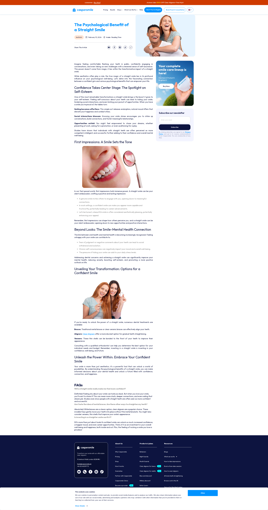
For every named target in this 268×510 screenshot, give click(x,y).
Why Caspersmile (121, 452)
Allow (203, 493)
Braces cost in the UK (171, 481)
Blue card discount (146, 476)
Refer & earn (144, 485)
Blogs (166, 452)
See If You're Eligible (153, 10)
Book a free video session (173, 466)
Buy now (166, 86)
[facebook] (90, 472)
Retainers (143, 452)
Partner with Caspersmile (123, 476)
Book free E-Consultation (175, 10)
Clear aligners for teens (148, 466)
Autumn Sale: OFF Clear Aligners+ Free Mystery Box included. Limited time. (134, 2)
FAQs (141, 10)
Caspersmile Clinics (121, 481)
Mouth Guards (144, 461)
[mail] (79, 472)
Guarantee (118, 471)
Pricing (105, 10)
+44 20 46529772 (83, 466)
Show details (80, 506)
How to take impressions (172, 461)
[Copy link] (130, 47)
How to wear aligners (171, 471)
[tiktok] (102, 472)
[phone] (85, 472)
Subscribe (174, 127)
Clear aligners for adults (148, 471)
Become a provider (121, 485)
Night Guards (144, 457)
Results (112, 10)
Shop (119, 10)
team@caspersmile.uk (84, 464)
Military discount (145, 481)
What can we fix (130, 10)
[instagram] (96, 472)
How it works (119, 466)
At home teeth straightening (173, 476)
